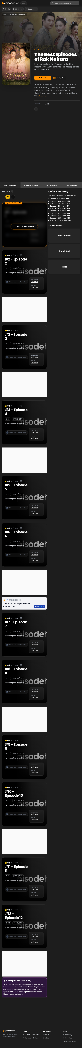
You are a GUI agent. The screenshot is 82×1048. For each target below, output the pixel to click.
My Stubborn (64, 235)
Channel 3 (45, 104)
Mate (64, 266)
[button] (16, 283)
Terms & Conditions (69, 1041)
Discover (31, 9)
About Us (46, 1038)
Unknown (34, 282)
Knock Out (64, 251)
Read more (43, 96)
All (8, 197)
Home (5, 15)
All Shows (46, 1035)
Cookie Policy (67, 1038)
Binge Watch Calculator (31, 1035)
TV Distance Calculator (31, 1038)
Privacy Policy (67, 1035)
